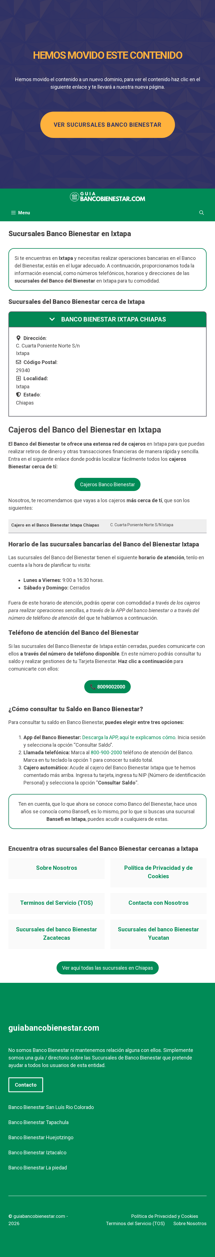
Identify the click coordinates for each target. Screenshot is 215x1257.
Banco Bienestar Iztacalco (37, 1152)
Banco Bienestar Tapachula (38, 1122)
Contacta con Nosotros (158, 902)
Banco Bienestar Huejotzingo (40, 1137)
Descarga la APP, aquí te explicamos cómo (128, 737)
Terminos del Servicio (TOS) (56, 902)
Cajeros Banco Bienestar (107, 484)
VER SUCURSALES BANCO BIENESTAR (108, 124)
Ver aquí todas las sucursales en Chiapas (107, 968)
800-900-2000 (106, 752)
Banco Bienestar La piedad (37, 1168)
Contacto (26, 1085)
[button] (201, 213)
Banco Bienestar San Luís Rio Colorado (51, 1107)
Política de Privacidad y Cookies (164, 1216)
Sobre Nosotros (56, 867)
